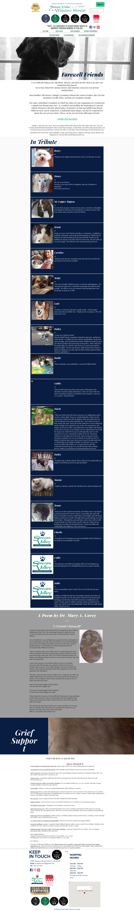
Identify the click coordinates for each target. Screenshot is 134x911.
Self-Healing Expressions (37, 805)
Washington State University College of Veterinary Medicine (48, 829)
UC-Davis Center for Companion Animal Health (44, 820)
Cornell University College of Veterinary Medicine (45, 783)
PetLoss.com (34, 792)
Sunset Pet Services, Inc (37, 809)
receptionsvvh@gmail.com (44, 863)
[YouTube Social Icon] (98, 27)
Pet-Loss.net (34, 798)
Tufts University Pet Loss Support (40, 815)
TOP (66, 852)
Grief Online (34, 788)
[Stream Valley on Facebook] (31, 870)
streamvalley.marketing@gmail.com (71, 135)
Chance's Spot (34, 778)
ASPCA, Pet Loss (35, 773)
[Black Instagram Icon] (94, 27)
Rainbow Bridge (35, 802)
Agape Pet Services (67, 118)
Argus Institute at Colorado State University (43, 766)
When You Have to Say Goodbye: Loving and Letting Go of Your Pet (74, 844)
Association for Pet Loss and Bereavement (42, 769)
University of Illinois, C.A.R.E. (39, 824)
